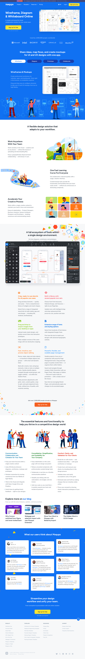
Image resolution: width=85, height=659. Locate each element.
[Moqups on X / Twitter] (60, 654)
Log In (65, 4)
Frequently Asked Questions (68, 630)
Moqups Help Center (66, 626)
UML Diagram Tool (9, 635)
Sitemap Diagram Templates (30, 635)
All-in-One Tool (8, 637)
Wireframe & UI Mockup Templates (31, 626)
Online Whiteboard (9, 633)
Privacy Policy (21, 654)
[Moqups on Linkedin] (63, 654)
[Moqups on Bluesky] (57, 654)
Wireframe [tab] (18, 61)
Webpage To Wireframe (10, 639)
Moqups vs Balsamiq (9, 641)
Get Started (45, 630)
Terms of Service (13, 654)
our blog (27, 499)
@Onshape (43, 586)
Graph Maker (8, 630)
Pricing (41, 4)
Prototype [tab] (50, 61)
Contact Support (65, 628)
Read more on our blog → (62, 1)
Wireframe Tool (8, 626)
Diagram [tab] (34, 61)
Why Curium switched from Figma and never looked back (13, 518)
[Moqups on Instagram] (69, 654)
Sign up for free (74, 4)
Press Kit (45, 637)
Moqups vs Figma (9, 644)
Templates (26, 4)
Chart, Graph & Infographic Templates (32, 637)
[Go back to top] (78, 619)
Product (19, 4)
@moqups (9, 552)
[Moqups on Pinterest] (72, 654)
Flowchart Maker (8, 628)
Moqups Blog (46, 626)
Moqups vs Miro (8, 646)
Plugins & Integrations (48, 635)
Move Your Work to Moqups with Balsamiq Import (51, 518)
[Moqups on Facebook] (66, 654)
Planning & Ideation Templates (30, 639)
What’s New (45, 633)
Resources (33, 4)
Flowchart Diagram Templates (30, 633)
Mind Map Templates (28, 630)
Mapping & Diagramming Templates (31, 628)
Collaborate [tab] (66, 61)
